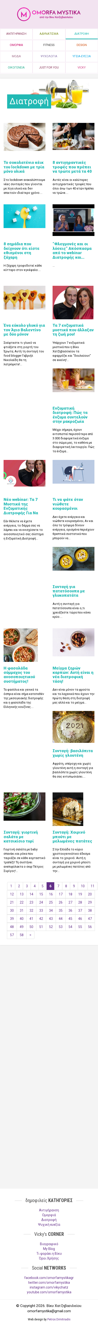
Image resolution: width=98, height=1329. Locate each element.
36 (70, 910)
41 (31, 919)
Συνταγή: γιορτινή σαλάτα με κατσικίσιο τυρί (21, 836)
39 (12, 919)
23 (31, 902)
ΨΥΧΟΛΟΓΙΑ (49, 56)
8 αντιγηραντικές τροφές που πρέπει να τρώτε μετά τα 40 (72, 167)
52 (51, 927)
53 (61, 927)
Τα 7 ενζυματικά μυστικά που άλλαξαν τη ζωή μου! (73, 330)
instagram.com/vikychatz (49, 1287)
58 (22, 935)
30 (12, 910)
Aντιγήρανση (49, 1210)
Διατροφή (49, 1220)
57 (12, 935)
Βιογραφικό (49, 1244)
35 (61, 910)
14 (31, 894)
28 (80, 902)
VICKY (82, 67)
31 (22, 910)
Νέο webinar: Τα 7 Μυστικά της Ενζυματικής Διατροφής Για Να (21, 506)
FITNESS (48, 45)
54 (70, 927)
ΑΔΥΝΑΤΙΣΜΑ (49, 33)
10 (83, 886)
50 (31, 927)
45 (70, 919)
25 (51, 902)
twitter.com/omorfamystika (49, 1282)
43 (51, 919)
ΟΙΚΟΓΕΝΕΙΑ (16, 67)
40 (22, 919)
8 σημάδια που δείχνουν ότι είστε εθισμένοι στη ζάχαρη (21, 250)
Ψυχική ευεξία (49, 1224)
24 (41, 902)
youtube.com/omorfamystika (49, 1292)
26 (61, 902)
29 (90, 902)
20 (90, 894)
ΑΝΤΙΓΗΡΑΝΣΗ (16, 33)
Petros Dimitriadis (58, 1319)
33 (41, 910)
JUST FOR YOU (49, 67)
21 (12, 902)
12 (12, 894)
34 (51, 910)
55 (80, 927)
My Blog (49, 1249)
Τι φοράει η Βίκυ (49, 1253)
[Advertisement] (49, 1005)
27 (70, 902)
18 (70, 894)
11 (92, 886)
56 (90, 927)
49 (22, 927)
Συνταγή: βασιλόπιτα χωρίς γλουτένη (73, 752)
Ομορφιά (49, 1215)
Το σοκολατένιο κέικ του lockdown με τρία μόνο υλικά (24, 167)
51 (41, 927)
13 (22, 894)
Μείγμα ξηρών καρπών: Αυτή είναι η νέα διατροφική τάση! (73, 675)
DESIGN (82, 45)
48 (12, 927)
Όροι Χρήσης (49, 1258)
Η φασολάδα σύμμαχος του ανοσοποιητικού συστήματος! (19, 675)
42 (41, 919)
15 (41, 894)
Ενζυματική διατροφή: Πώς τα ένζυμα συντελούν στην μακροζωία (70, 415)
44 (61, 919)
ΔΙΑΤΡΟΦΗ (81, 33)
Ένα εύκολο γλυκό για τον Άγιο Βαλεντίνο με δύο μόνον (24, 330)
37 (80, 910)
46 (80, 919)
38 (90, 910)
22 (22, 902)
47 (90, 919)
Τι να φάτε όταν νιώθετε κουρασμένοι (68, 504)
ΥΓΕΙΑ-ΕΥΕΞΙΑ (82, 56)
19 (80, 894)
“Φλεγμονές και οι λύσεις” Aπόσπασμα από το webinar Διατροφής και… (72, 250)
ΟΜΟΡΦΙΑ (16, 45)
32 (31, 910)
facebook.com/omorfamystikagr (49, 1278)
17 (61, 894)
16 (51, 894)
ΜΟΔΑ (16, 56)
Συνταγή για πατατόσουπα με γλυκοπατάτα (69, 591)
